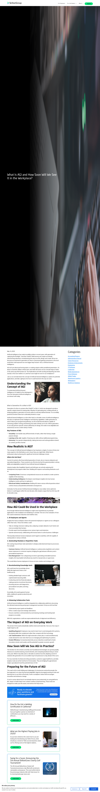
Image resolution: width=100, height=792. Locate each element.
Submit (26, 407)
